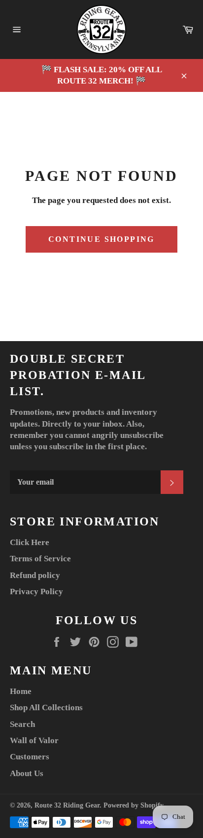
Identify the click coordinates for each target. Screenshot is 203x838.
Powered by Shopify (133, 805)
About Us (26, 773)
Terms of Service (40, 558)
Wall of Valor (34, 740)
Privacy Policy (36, 591)
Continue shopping (101, 239)
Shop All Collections (46, 707)
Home (21, 691)
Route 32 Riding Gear (67, 805)
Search (22, 724)
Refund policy (35, 575)
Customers (29, 756)
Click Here (29, 542)
